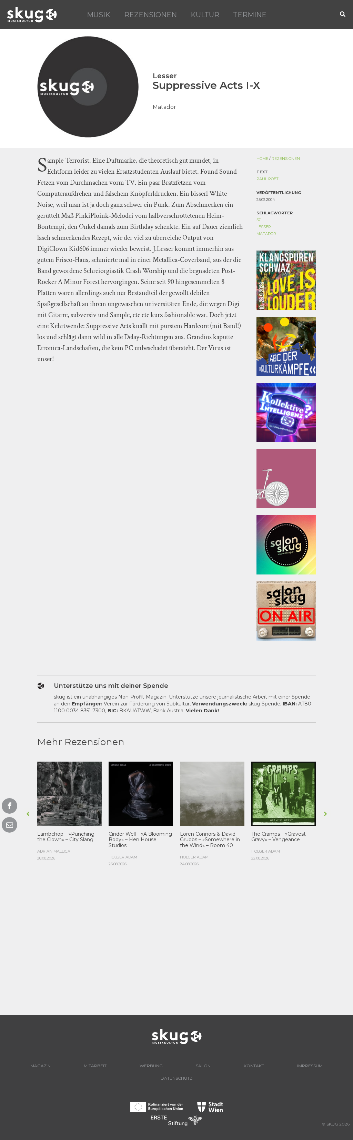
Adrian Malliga (53, 851)
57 (258, 219)
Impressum (310, 1065)
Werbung (151, 1065)
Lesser (263, 226)
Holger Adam (123, 857)
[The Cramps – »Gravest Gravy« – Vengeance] (283, 793)
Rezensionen (150, 15)
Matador (266, 233)
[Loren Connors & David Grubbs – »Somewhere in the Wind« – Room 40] (212, 793)
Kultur (205, 15)
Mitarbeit (95, 1065)
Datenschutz (176, 1078)
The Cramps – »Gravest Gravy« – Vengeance (278, 837)
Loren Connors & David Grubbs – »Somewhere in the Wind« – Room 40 (210, 840)
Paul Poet (267, 178)
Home (262, 158)
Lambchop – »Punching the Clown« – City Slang (65, 837)
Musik (98, 15)
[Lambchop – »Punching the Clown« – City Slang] (69, 793)
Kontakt (254, 1065)
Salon (203, 1065)
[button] (343, 14)
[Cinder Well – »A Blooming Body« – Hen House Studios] (141, 793)
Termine (249, 15)
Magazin (40, 1065)
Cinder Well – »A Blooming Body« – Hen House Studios (140, 840)
